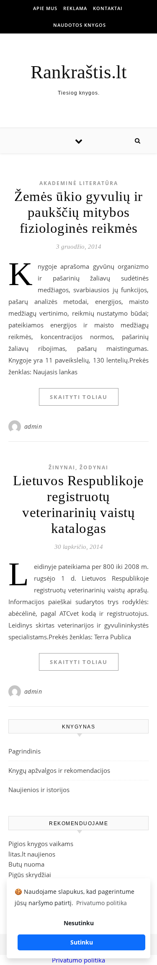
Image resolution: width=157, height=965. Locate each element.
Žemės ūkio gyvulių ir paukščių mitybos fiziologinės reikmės (78, 212)
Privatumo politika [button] (101, 903)
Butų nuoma (26, 864)
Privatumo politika (78, 960)
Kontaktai (107, 8)
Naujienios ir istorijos (38, 789)
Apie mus (45, 8)
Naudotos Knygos (79, 25)
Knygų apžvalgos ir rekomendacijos (59, 770)
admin (33, 426)
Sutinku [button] (81, 942)
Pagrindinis (24, 751)
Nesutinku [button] (79, 923)
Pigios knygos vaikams (40, 843)
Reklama (75, 8)
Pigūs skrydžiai (29, 874)
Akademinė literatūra (78, 183)
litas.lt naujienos (31, 854)
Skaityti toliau (79, 397)
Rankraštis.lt (79, 72)
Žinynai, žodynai (78, 467)
